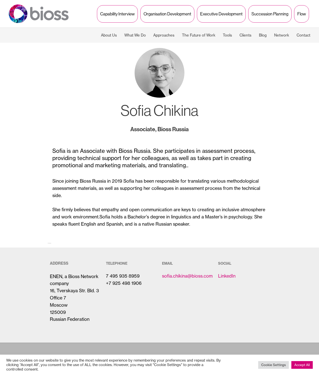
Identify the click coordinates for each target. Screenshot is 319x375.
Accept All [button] (302, 365)
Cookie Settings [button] (273, 365)
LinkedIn (227, 276)
